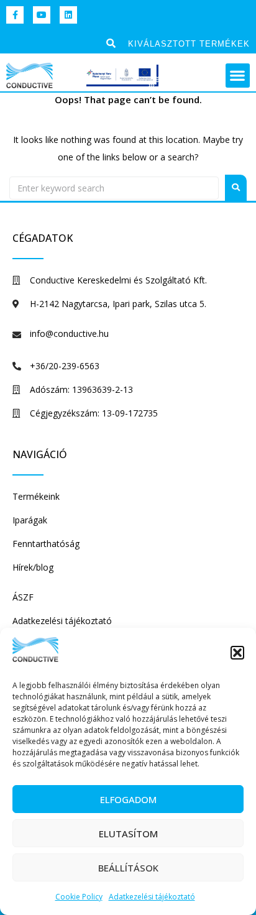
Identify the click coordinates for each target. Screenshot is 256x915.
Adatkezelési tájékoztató (152, 896)
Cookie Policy (79, 896)
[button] (237, 652)
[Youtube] (41, 15)
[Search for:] (114, 188)
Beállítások (128, 868)
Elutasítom (128, 833)
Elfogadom (128, 799)
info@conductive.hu (69, 333)
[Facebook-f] (15, 15)
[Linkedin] (68, 15)
